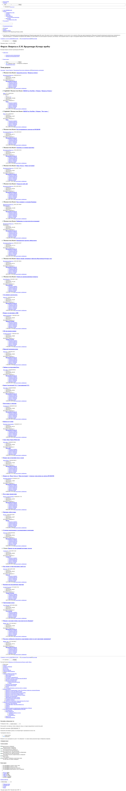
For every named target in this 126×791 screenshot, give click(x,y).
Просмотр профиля (12, 82)
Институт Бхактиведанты (11, 679)
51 (16, 38)
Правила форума (4, 779)
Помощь (5, 2)
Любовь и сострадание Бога (11, 367)
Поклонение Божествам (11, 680)
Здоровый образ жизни (11, 685)
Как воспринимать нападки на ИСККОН (28, 129)
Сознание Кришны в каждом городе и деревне (16, 687)
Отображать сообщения (22, 63)
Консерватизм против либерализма (26, 240)
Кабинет (5, 665)
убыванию (7, 736)
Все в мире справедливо (10, 494)
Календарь (8, 15)
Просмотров (16, 70)
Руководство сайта (12, 19)
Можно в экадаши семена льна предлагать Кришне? (18, 620)
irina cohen (5, 369)
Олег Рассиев (6, 605)
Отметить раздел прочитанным (13, 55)
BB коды (5, 772)
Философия (8, 676)
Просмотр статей (12, 87)
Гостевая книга (9, 710)
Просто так (8, 716)
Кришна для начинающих (11, 696)
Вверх (30, 662)
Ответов (11, 70)
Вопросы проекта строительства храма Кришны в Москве (19, 708)
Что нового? (6, 20)
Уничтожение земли (8, 602)
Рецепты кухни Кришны (11, 684)
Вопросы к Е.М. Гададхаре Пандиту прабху (15, 695)
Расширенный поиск (7, 26)
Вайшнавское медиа (10, 717)
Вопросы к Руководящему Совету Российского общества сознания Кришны (23, 690)
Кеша (4, 93)
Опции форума (9, 16)
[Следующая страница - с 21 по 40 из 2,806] (23, 38)
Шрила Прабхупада (10, 674)
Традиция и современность (12, 677)
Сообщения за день (10, 12)
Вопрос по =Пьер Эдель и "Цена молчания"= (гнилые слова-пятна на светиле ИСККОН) (28, 476)
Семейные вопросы (10, 699)
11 (15, 38)
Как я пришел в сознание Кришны (26, 202)
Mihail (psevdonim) (7, 315)
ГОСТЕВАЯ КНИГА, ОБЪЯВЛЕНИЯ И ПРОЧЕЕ (14, 709)
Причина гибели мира (9, 512)
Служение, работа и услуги (14, 712)
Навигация (8, 18)
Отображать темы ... (5, 723)
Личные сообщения (7, 666)
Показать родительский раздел (12, 56)
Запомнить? (7, 6)
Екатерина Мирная (7, 478)
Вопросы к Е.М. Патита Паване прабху (14, 693)
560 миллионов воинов (9, 331)
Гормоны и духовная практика (25, 147)
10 (14, 38)
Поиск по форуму (7, 670)
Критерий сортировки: (6, 728)
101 (17, 38)
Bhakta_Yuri (5, 623)
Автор (7, 70)
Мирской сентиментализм (10, 349)
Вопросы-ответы (7, 30)
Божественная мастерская (14, 682)
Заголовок (3, 70)
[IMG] (4, 774)
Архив (4, 786)
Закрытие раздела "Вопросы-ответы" (27, 72)
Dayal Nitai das (6, 279)
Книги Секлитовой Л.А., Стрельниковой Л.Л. (16, 385)
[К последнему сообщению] (20, 88)
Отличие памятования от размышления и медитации (18, 530)
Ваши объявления (10, 711)
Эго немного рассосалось (10, 294)
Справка (8, 13)
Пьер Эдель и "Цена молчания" (25, 165)
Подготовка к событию (9, 403)
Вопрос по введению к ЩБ (10, 313)
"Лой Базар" (11, 714)
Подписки (5, 667)
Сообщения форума (12, 83)
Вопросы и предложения (11, 703)
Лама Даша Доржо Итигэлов (11, 439)
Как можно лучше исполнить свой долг (14, 566)
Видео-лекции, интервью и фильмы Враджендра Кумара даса (34, 258)
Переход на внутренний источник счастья (20, 548)
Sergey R (5, 297)
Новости (8, 706)
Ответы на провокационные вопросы (27, 276)
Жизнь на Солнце (8, 421)
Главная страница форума (9, 671)
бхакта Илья (6, 460)
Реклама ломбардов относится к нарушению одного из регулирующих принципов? (27, 639)
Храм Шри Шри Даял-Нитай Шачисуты (15, 704)
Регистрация (6, 1)
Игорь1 (4, 514)
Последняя (28, 38)
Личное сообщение (12, 84)
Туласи (9, 683)
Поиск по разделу (6, 59)
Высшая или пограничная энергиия (13, 584)
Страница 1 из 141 (5, 38)
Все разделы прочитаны (13, 17)
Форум (4, 11)
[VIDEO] (5, 776)
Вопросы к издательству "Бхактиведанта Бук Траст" (17, 701)
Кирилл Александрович (8, 496)
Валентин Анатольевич (8, 424)
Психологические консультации (13, 698)
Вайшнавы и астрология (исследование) (27, 221)
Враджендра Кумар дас (8, 75)
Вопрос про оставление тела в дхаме (13, 457)
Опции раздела (5, 52)
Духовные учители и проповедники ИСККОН (16, 678)
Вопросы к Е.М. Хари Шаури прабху (14, 691)
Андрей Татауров (7, 333)
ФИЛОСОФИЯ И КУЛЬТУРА (10, 673)
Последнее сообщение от (25, 70)
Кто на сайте (6, 669)
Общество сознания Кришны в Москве (12, 702)
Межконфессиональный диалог (13, 697)
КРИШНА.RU (6, 785)
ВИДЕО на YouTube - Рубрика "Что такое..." (36, 111)
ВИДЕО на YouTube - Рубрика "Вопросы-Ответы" (37, 91)
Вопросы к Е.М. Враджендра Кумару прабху (16, 692)
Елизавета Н (6, 406)
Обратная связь (6, 784)
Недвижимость (11, 715)
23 (10, 97)
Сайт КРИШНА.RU (7, 10)
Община (8, 705)
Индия (7, 686)
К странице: (6, 40)
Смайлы (5, 773)
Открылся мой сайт (22, 184)
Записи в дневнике (12, 86)
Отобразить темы (11, 63)
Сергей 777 (5, 550)
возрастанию (8, 735)
